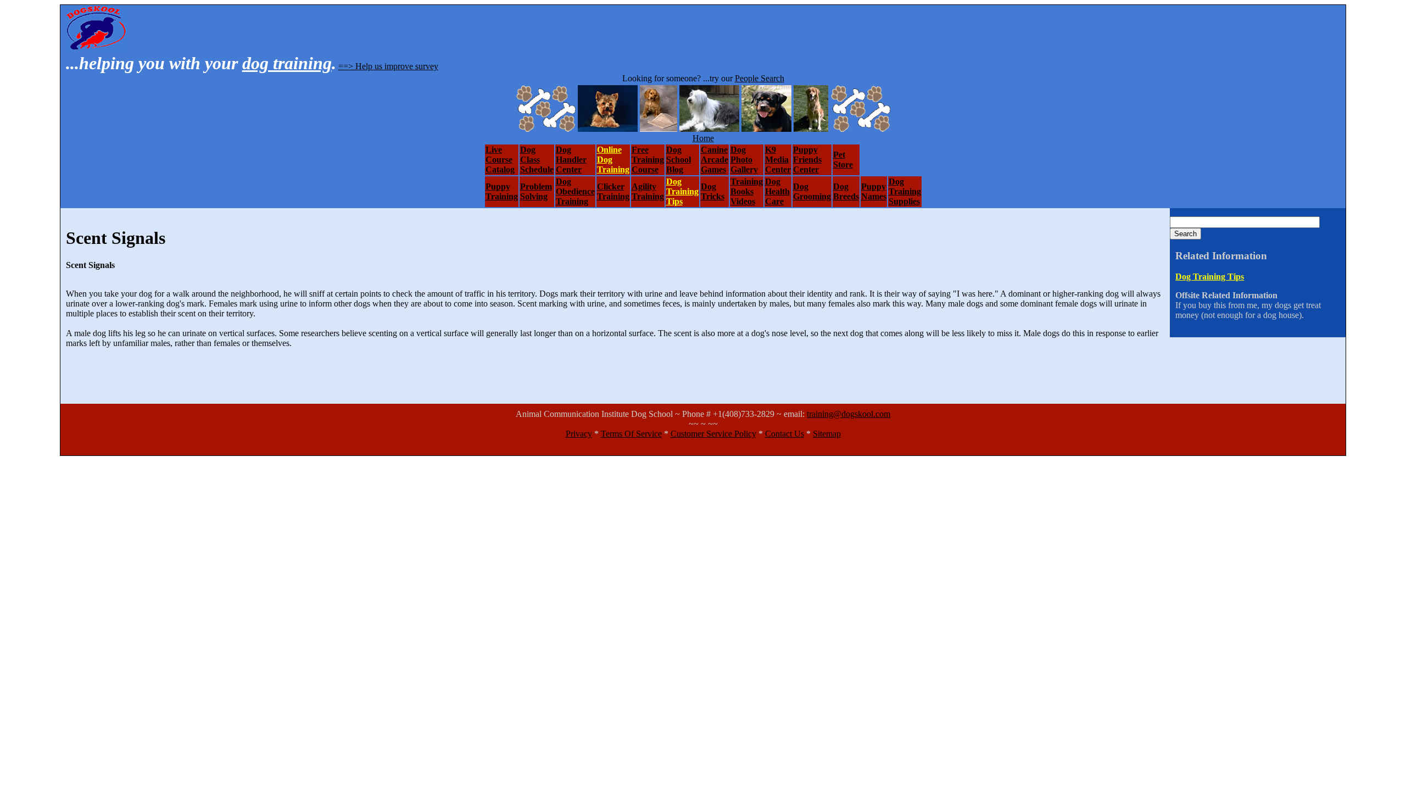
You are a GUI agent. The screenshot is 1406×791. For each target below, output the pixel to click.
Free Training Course (648, 159)
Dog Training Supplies (905, 191)
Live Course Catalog (500, 159)
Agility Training (648, 191)
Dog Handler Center (571, 159)
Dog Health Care (777, 191)
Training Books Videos (746, 191)
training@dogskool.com (848, 414)
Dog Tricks (712, 191)
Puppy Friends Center (807, 159)
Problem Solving (536, 191)
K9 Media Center (778, 159)
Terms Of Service (631, 433)
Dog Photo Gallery (744, 159)
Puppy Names (873, 191)
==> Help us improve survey (388, 66)
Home (703, 138)
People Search (759, 78)
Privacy (579, 433)
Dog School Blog (678, 159)
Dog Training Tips (682, 191)
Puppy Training (502, 191)
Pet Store (843, 159)
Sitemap (827, 433)
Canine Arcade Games (714, 159)
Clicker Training (613, 191)
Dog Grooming (812, 191)
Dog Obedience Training (575, 191)
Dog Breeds (846, 191)
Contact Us (784, 433)
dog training (287, 63)
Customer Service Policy (713, 433)
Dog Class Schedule (537, 159)
